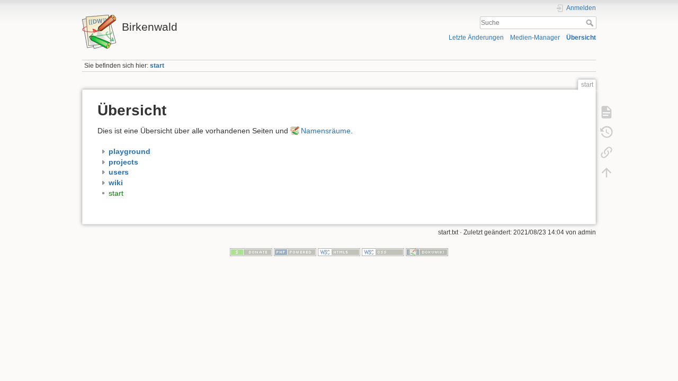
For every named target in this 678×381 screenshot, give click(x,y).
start (157, 65)
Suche (591, 22)
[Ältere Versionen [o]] (606, 132)
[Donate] (251, 252)
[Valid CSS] (383, 252)
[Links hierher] (606, 152)
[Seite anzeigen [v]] (606, 112)
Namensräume (326, 130)
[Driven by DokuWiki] (427, 252)
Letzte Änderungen (476, 37)
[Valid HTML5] (339, 252)
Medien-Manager (535, 37)
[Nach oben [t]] (606, 172)
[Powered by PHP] (295, 252)
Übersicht (581, 37)
